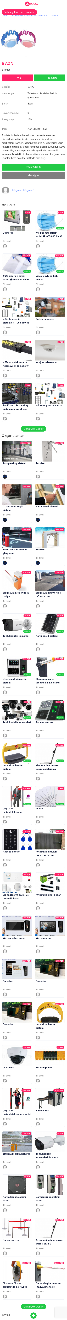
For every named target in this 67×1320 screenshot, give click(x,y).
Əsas (5, 15)
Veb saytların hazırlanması (19, 12)
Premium (52, 77)
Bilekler (55, 15)
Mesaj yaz (33, 175)
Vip (19, 77)
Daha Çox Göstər (33, 428)
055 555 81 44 (33, 167)
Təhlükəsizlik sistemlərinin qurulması (29, 15)
